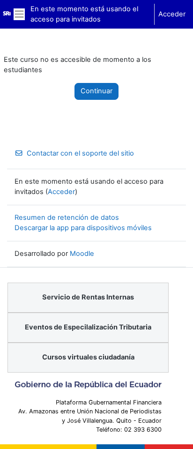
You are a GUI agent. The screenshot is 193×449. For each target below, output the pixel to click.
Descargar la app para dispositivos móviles (83, 228)
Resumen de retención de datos (67, 217)
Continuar (96, 91)
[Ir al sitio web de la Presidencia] (88, 385)
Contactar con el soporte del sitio (80, 153)
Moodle (82, 253)
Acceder (172, 14)
